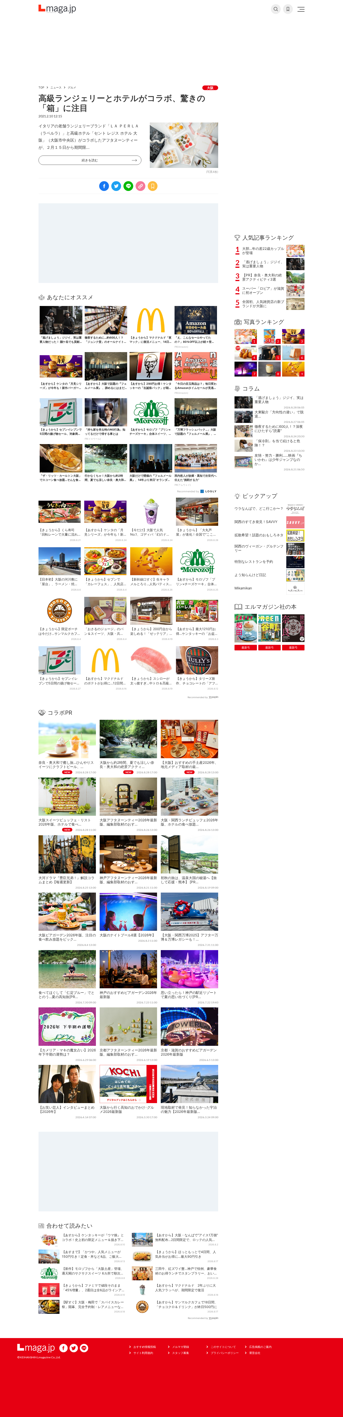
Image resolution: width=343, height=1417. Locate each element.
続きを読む (90, 160)
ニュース (56, 87)
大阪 (210, 88)
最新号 (246, 647)
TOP (41, 87)
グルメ (72, 87)
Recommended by (188, 491)
